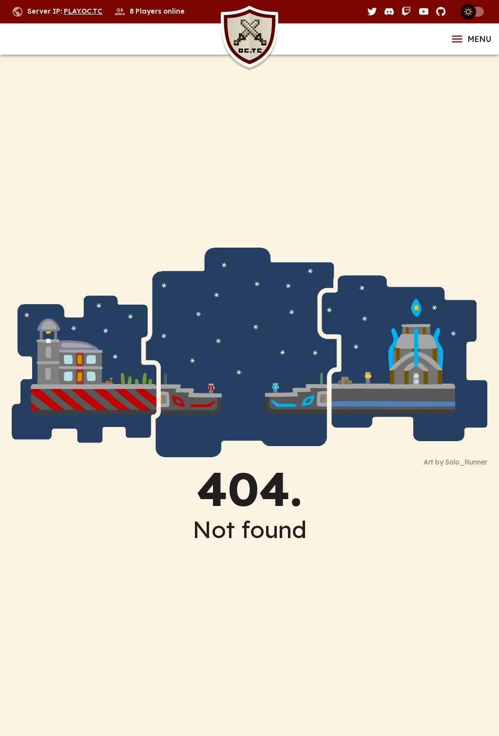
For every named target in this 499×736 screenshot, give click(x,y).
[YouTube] (423, 11)
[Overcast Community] (249, 39)
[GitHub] (440, 11)
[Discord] (389, 11)
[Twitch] (406, 11)
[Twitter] (372, 11)
